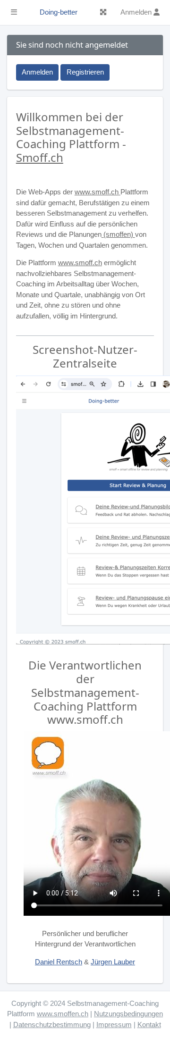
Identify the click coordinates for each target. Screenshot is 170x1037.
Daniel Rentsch (58, 962)
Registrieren (85, 72)
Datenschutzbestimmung (52, 1024)
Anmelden (37, 72)
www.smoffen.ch (62, 1014)
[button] (14, 13)
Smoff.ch (39, 157)
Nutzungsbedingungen (128, 1014)
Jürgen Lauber (113, 962)
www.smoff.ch (97, 192)
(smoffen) (119, 234)
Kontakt (149, 1024)
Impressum (114, 1024)
